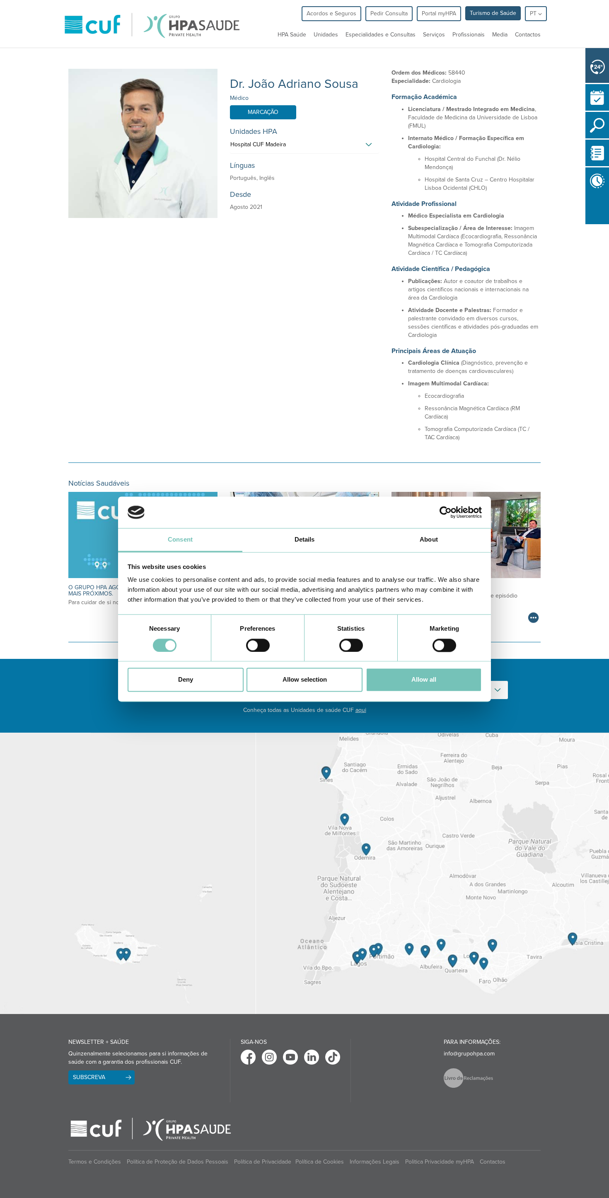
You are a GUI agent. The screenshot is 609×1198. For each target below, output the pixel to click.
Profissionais (468, 34)
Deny (185, 679)
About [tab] (429, 539)
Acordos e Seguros (331, 13)
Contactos (528, 34)
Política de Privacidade (262, 1161)
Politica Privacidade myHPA (439, 1161)
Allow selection (305, 679)
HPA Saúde (292, 34)
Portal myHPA (439, 13)
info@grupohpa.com (469, 1053)
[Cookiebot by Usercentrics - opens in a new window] (445, 512)
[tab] (304, 146)
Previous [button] (587, 229)
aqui (360, 710)
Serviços (434, 34)
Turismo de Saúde (493, 13)
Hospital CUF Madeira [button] (258, 144)
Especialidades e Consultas (381, 34)
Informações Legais (374, 1161)
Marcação (263, 112)
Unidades (326, 34)
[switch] (258, 645)
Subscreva (89, 1077)
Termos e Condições (94, 1161)
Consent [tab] (180, 539)
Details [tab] (305, 539)
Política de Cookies (319, 1161)
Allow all (423, 679)
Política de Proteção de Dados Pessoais (177, 1161)
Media (500, 34)
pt (534, 13)
